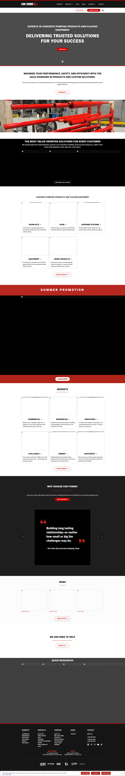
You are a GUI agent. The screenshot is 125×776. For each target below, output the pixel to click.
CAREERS (56, 744)
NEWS (73, 730)
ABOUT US (57, 734)
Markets (59, 4)
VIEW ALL (73, 734)
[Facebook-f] (95, 744)
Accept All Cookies (106, 773)
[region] (62, 773)
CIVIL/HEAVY (25, 739)
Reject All (96, 773)
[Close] (122, 773)
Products (68, 4)
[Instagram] (91, 744)
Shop (39, 746)
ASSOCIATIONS (58, 741)
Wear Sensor (42, 735)
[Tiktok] (101, 744)
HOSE (39, 737)
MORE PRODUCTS (43, 744)
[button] (61, 131)
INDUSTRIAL (25, 737)
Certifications (59, 739)
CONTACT (90, 730)
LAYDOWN (40, 739)
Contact (101, 4)
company (58, 730)
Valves (40, 742)
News (83, 4)
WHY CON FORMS (59, 735)
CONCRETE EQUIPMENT (44, 741)
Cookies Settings (85, 773)
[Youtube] (98, 744)
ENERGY (24, 741)
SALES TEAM (57, 742)
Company (91, 4)
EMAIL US (90, 734)
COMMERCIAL (26, 734)
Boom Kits (41, 734)
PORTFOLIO (57, 737)
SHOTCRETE (25, 742)
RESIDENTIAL (25, 735)
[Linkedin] (88, 744)
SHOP (77, 4)
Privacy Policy (9, 774)
